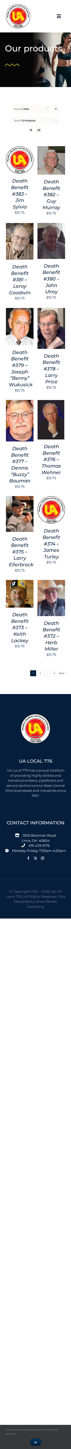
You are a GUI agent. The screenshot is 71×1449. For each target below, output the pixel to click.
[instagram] (42, 858)
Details (19, 165)
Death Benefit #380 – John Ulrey (51, 279)
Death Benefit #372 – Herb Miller (51, 636)
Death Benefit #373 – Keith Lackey (20, 627)
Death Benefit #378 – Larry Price (51, 369)
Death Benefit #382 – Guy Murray (51, 194)
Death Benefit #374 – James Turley (51, 544)
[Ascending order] (56, 109)
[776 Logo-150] (18, 6)
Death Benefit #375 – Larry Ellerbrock (21, 552)
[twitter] (35, 858)
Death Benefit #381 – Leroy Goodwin (20, 279)
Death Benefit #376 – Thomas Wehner (51, 459)
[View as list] (39, 130)
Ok (35, 1442)
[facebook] (28, 858)
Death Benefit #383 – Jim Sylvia (20, 194)
